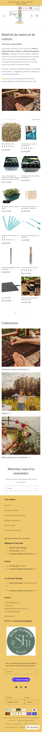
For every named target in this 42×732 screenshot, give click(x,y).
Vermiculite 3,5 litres (8, 144)
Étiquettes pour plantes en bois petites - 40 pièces (29, 207)
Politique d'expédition (12, 520)
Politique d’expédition (11, 727)
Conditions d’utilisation (31, 724)
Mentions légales (25, 727)
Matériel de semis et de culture (14, 369)
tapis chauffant (6, 298)
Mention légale (9, 525)
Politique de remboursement (15, 515)
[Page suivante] (27, 312)
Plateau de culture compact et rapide (11, 207)
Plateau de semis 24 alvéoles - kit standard (30, 176)
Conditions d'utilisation (13, 530)
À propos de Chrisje (11, 510)
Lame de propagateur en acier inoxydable (11, 268)
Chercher (7, 505)
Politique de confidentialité (14, 724)
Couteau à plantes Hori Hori (29, 267)
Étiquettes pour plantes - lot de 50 (10, 236)
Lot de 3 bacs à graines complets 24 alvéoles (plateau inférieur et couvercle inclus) (11, 177)
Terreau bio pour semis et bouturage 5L (29, 144)
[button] (4, 15)
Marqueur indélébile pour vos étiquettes (30, 236)
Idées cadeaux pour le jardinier (14, 457)
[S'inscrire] (34, 488)
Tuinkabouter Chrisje (13, 717)
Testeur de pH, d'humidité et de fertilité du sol (30, 298)
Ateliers (5, 413)
